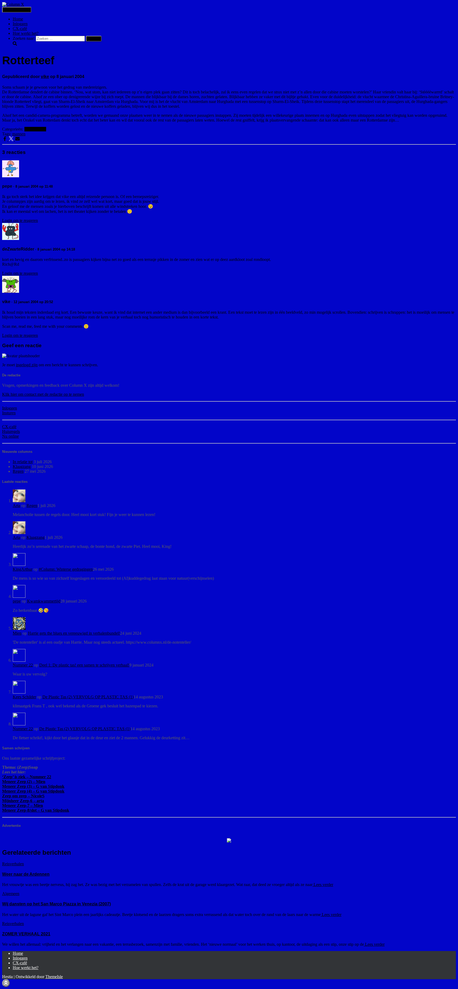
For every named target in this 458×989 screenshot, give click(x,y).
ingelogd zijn (27, 365)
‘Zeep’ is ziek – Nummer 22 (26, 777)
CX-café (20, 28)
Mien (17, 633)
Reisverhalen (35, 129)
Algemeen (10, 893)
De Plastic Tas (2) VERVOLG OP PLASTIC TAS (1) (88, 697)
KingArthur (22, 569)
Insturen (9, 413)
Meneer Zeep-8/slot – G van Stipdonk (35, 810)
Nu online (10, 436)
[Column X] (13, 4)
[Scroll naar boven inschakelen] (6, 983)
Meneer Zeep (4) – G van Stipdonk (33, 791)
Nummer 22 (23, 665)
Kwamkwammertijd (43, 601)
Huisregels (11, 431)
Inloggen (20, 24)
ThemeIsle (54, 976)
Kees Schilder (24, 697)
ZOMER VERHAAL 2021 (26, 934)
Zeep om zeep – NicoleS (23, 796)
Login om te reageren (20, 220)
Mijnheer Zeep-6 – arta (23, 800)
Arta (16, 505)
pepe (17, 601)
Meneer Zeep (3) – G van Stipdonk (33, 786)
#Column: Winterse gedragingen (66, 569)
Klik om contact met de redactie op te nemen (43, 394)
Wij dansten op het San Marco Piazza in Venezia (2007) (56, 904)
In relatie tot (23, 461)
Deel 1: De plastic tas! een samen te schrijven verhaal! (84, 665)
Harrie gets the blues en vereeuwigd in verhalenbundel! (74, 633)
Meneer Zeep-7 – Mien (22, 805)
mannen (18, 134)
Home (18, 19)
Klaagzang (22, 466)
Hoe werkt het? (25, 33)
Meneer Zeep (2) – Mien (23, 781)
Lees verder (322, 884)
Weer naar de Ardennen (26, 874)
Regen (18, 471)
